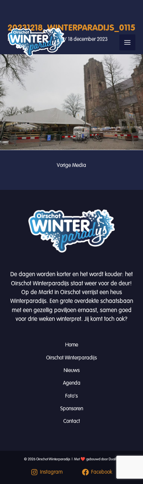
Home (71, 345)
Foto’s (71, 396)
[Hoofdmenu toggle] (127, 42)
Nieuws (72, 370)
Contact (71, 421)
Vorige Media (71, 165)
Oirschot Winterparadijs (71, 358)
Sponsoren (71, 408)
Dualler (114, 459)
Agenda (71, 383)
